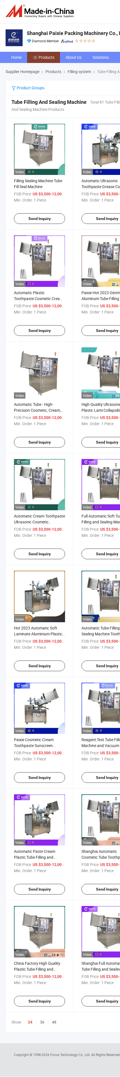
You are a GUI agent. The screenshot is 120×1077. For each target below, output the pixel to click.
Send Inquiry (39, 218)
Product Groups (30, 87)
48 (54, 1022)
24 (30, 1022)
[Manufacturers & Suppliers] (41, 11)
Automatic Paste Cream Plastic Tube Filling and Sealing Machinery (34, 857)
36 (42, 1022)
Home (16, 57)
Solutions (101, 57)
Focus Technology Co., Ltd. (70, 1054)
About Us (73, 57)
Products (46, 57)
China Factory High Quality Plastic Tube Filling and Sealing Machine (37, 969)
